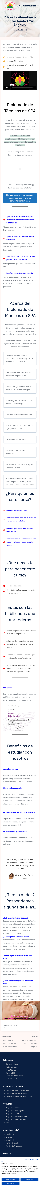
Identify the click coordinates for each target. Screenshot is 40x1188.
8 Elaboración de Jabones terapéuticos (15, 452)
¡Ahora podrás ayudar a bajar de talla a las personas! (9, 1042)
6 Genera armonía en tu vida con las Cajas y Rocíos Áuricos (19, 427)
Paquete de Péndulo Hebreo (16, 1117)
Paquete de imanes (13, 1108)
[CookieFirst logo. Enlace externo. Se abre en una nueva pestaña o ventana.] (2, 1161)
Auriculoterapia (11, 1067)
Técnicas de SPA (12, 1079)
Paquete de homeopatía (15, 1111)
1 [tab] (18, 883)
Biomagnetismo (12, 1064)
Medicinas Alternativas (14, 1076)
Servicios (9, 1137)
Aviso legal (10, 1140)
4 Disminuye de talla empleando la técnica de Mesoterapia (19, 402)
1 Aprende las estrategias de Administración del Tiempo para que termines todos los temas (19, 358)
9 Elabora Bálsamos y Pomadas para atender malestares (19, 466)
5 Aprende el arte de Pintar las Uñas (19, 415)
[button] (4, 870)
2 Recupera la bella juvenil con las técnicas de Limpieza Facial (18, 374)
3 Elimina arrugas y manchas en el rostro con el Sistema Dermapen (18, 388)
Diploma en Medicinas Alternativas (19, 1096)
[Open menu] (38, 5)
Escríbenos (10, 1134)
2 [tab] (20, 883)
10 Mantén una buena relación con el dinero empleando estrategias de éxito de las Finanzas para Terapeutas (20, 482)
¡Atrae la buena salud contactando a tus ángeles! (30, 1042)
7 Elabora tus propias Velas (16, 440)
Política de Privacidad (14, 1146)
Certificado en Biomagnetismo (17, 1093)
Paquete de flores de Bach (16, 1120)
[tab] (20, 918)
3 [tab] (22, 883)
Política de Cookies (13, 1143)
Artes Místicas (11, 1070)
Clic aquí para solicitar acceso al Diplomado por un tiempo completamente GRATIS (20, 198)
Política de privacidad (31, 1159)
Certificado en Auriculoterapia (17, 1090)
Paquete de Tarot (12, 1114)
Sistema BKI (10, 1073)
